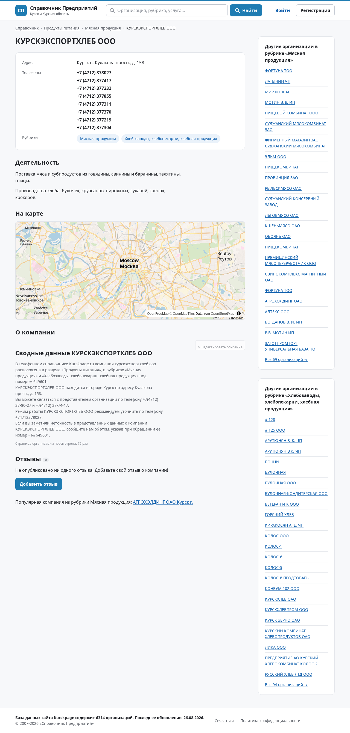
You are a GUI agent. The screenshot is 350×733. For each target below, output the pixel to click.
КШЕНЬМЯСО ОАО (282, 225)
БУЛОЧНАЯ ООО (280, 482)
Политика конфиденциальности (270, 720)
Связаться (224, 720)
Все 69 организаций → (286, 359)
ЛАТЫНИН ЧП (277, 81)
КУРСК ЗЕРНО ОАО (282, 620)
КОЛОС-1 (273, 546)
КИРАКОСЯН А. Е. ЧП (284, 525)
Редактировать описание (220, 347)
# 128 (270, 419)
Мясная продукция (103, 28)
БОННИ (272, 461)
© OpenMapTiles (182, 313)
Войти (282, 10)
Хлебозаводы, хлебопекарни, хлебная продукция (171, 138)
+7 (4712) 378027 (94, 73)
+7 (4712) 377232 (94, 88)
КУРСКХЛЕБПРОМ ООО (286, 609)
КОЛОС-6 (273, 556)
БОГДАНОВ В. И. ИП (283, 322)
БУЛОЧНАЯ (275, 472)
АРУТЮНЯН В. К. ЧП (283, 440)
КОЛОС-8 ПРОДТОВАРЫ (287, 577)
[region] (130, 270)
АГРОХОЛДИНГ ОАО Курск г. (163, 502)
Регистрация (315, 10)
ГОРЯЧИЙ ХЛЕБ (279, 514)
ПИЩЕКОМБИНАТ (282, 167)
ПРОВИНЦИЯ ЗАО (281, 177)
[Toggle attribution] (238, 313)
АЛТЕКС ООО (277, 311)
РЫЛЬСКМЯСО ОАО (283, 188)
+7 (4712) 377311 (94, 104)
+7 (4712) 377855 (94, 96)
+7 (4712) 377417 (94, 81)
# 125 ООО (275, 430)
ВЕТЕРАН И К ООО (282, 504)
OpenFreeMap (158, 313)
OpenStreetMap (222, 313)
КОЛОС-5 (273, 567)
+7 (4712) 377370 (94, 112)
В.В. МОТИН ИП (279, 332)
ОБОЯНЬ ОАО (278, 236)
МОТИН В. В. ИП (280, 102)
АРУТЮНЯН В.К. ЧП (283, 451)
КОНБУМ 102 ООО (282, 588)
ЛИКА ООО (275, 647)
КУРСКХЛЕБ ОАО (280, 599)
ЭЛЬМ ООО (275, 156)
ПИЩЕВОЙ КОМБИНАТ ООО (291, 112)
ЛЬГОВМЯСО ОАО (282, 215)
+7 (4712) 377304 (94, 127)
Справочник (27, 28)
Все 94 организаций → (286, 684)
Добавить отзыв (39, 484)
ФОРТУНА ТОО (278, 70)
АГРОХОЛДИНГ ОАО (283, 301)
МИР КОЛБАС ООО (283, 91)
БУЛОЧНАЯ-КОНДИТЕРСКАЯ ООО (296, 493)
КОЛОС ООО (277, 535)
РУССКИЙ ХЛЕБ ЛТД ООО (288, 674)
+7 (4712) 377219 (94, 120)
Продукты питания (62, 28)
